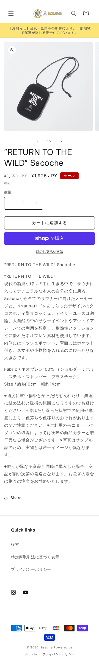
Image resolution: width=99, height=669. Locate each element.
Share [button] (16, 497)
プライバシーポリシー (31, 569)
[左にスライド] (37, 141)
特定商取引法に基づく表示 (35, 557)
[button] (11, 13)
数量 (8, 192)
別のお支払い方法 (49, 251)
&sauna (47, 647)
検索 (15, 544)
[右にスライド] (62, 141)
